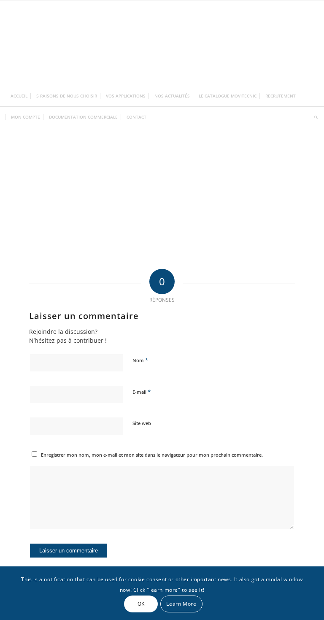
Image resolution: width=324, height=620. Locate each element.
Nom (140, 360)
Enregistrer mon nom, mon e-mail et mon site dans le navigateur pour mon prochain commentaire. (152, 455)
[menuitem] (19, 95)
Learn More (181, 603)
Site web (141, 423)
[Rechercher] (314, 116)
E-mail (141, 391)
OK (141, 603)
